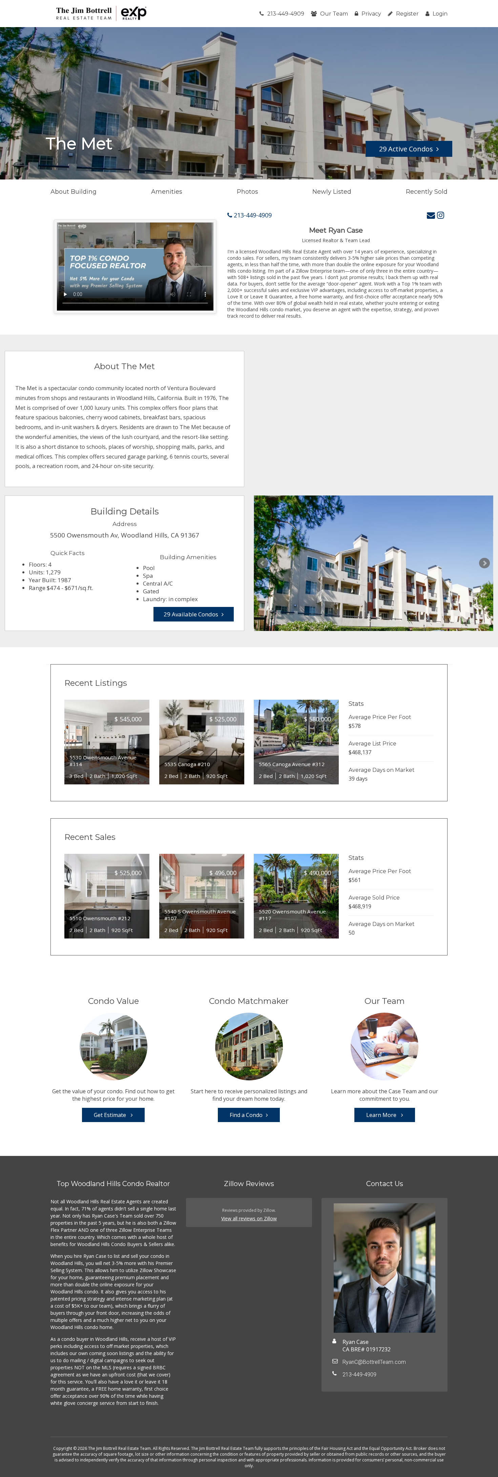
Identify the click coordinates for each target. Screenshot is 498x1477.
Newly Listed (331, 191)
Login (440, 13)
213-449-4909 (285, 13)
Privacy (371, 13)
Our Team (334, 13)
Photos (247, 191)
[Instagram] (440, 214)
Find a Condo (246, 1115)
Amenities (166, 191)
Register (407, 13)
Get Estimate (110, 1115)
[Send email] (431, 214)
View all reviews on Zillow (249, 1218)
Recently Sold (427, 191)
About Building (73, 191)
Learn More (382, 1115)
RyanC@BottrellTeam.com (374, 1362)
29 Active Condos (406, 148)
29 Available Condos (191, 614)
